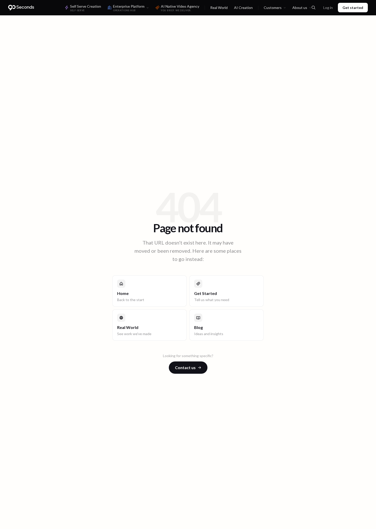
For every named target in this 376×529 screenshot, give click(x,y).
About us (299, 7)
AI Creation (243, 7)
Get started (352, 7)
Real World (219, 7)
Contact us (185, 367)
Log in (328, 7)
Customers (273, 7)
